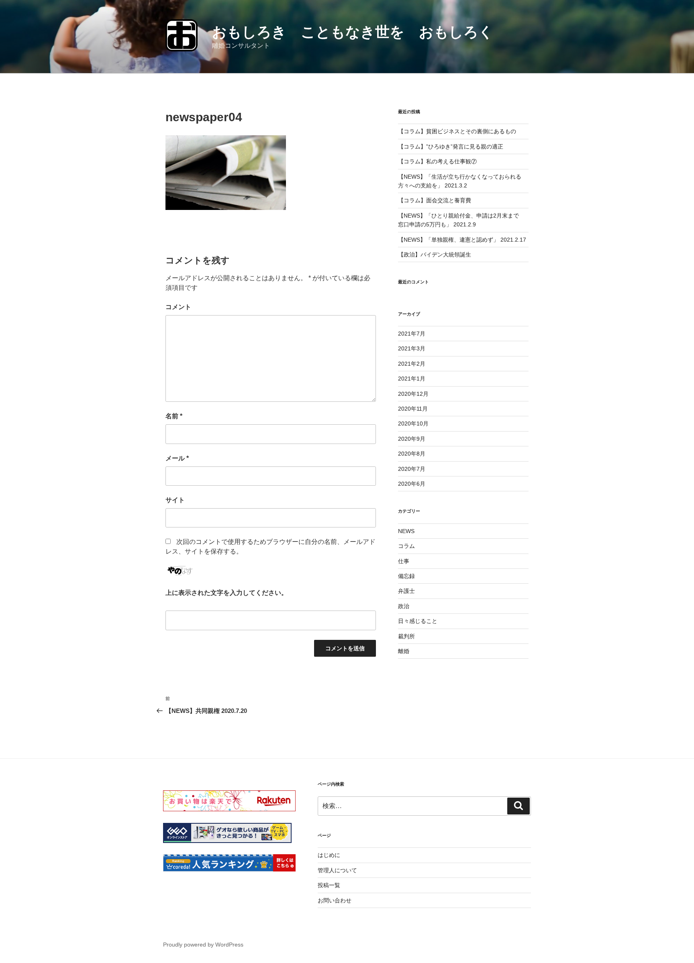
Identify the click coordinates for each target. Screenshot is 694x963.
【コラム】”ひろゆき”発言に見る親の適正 (450, 146)
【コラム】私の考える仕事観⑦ (437, 161)
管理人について (337, 870)
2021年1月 (411, 378)
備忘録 (406, 576)
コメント (178, 306)
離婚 (403, 651)
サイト (175, 500)
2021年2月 (411, 363)
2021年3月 (411, 348)
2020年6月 (411, 483)
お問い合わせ (334, 900)
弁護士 (406, 591)
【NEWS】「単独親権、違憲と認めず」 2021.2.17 (462, 239)
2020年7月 (411, 469)
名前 (173, 416)
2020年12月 (413, 394)
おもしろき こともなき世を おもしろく (352, 32)
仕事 (403, 561)
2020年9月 (411, 439)
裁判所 (406, 636)
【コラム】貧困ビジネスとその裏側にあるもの (457, 131)
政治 (403, 606)
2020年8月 (411, 453)
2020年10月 (413, 423)
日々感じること (417, 621)
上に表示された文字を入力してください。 (226, 592)
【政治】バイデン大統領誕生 (434, 254)
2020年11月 (413, 408)
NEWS (406, 531)
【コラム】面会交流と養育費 (434, 200)
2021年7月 (411, 333)
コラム (406, 546)
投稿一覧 (329, 885)
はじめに (329, 855)
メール (177, 458)
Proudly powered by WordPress (203, 944)
